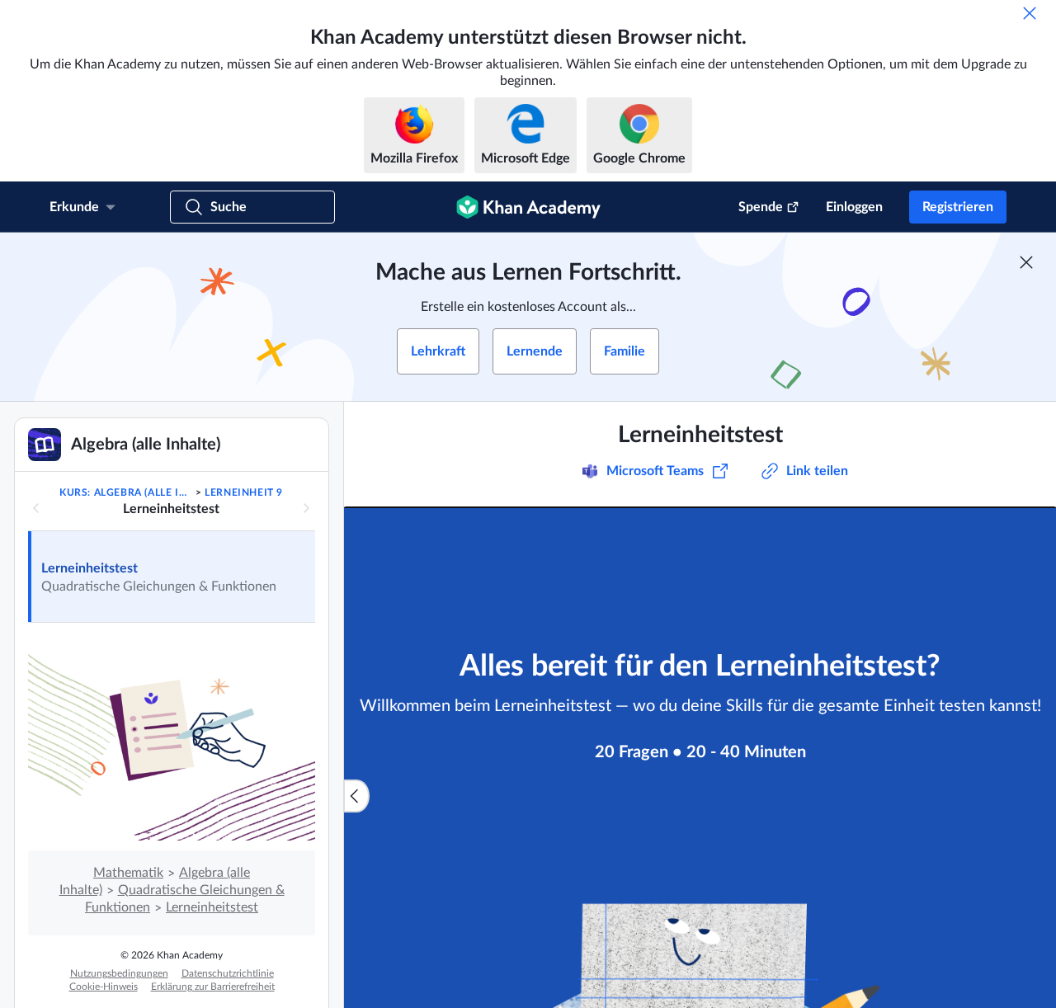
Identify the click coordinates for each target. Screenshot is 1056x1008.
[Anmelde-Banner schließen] (1026, 262)
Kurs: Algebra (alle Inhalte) (125, 492)
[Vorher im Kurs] (36, 508)
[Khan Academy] (528, 207)
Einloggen (854, 207)
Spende (760, 207)
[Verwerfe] (1029, 13)
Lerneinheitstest (89, 568)
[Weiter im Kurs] (306, 508)
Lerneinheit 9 (244, 492)
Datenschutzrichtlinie (228, 973)
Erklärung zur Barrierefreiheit (213, 987)
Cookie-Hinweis (103, 987)
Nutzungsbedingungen (119, 973)
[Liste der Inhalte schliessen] (356, 796)
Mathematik (128, 872)
